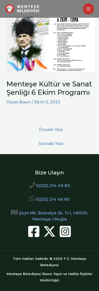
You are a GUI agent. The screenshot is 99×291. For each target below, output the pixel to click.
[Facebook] (33, 231)
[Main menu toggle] (88, 8)
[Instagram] (65, 231)
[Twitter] (49, 231)
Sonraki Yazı (51, 143)
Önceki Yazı (51, 129)
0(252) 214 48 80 (53, 185)
